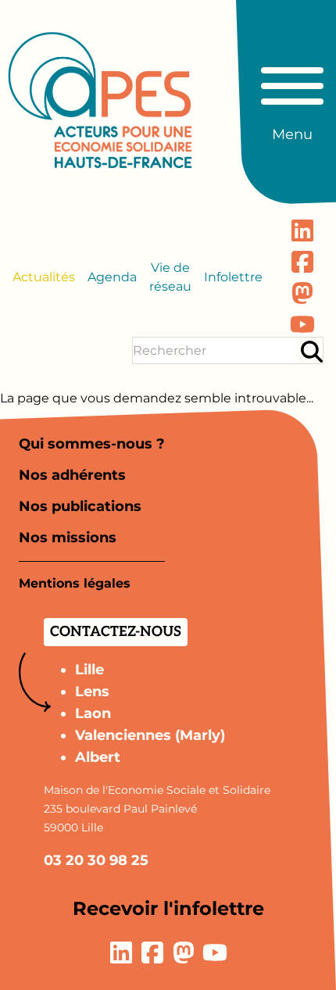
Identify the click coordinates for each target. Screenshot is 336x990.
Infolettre (233, 277)
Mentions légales (74, 583)
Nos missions (67, 537)
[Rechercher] (312, 351)
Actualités (44, 277)
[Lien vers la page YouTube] (302, 324)
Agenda (112, 277)
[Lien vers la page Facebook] (302, 261)
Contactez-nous (115, 632)
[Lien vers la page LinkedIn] (302, 230)
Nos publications (80, 506)
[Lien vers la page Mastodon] (302, 293)
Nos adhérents (72, 475)
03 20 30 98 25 (96, 860)
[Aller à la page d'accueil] (100, 100)
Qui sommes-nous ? (92, 443)
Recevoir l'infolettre (168, 908)
